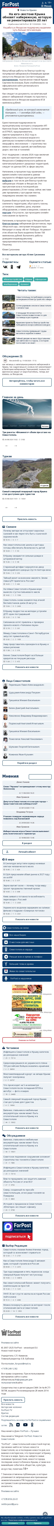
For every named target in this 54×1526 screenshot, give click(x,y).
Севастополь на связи (17, 927)
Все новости (7, 1404)
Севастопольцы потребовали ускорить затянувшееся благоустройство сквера (34, 298)
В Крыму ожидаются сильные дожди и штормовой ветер (23, 557)
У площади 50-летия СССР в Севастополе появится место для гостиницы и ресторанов (31, 315)
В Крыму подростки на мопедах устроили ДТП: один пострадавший (25, 612)
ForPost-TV (6, 1410)
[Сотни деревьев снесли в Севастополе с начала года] (8, 305)
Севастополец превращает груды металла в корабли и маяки (31, 332)
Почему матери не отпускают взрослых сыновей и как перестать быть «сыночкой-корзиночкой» (25, 533)
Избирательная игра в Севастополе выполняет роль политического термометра (26, 832)
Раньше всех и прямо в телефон (25, 956)
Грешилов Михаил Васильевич (24, 700)
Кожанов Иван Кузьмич (21, 754)
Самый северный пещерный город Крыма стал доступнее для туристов (24, 492)
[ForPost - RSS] (11, 1425)
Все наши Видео (17, 935)
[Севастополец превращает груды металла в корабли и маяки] (8, 330)
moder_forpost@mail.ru (19, 1363)
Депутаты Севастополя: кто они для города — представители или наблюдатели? (25, 803)
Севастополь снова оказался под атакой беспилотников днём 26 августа (24, 601)
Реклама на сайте (10, 1342)
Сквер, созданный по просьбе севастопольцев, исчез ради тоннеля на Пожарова (24, 1192)
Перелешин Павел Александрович (26, 684)
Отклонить (13, 1523)
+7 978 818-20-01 (9, 1499)
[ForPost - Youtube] (25, 1425)
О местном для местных (21, 942)
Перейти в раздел (27, 763)
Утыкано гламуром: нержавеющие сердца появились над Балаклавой (23, 817)
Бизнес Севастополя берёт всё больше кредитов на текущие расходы (23, 657)
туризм (45, 485)
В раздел (27, 843)
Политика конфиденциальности (22, 1520)
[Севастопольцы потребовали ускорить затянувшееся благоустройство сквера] (8, 296)
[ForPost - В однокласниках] (32, 1425)
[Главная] (11, 3)
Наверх (46, 1514)
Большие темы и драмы (21, 964)
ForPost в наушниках (21, 978)
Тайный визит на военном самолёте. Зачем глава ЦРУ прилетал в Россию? (25, 579)
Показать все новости (26, 667)
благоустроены (10, 223)
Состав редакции (10, 1416)
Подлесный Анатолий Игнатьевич (26, 723)
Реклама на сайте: (10, 1491)
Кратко (5, 1413)
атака (45, 426)
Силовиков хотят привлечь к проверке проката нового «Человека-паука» (23, 623)
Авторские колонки (11, 1407)
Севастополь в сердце (21, 949)
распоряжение (10, 79)
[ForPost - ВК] (18, 1425)
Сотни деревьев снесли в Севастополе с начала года (33, 306)
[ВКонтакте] (5, 267)
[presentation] (6, 445)
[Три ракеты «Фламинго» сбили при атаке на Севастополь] (27, 400)
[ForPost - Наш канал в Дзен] (36, 1425)
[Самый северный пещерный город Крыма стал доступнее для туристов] (27, 459)
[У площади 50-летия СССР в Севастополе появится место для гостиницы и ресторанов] (8, 313)
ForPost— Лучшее (29, 1431)
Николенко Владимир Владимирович (28, 715)
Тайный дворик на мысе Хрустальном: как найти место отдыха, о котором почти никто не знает (33, 340)
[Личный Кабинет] (43, 2)
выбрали (7, 180)
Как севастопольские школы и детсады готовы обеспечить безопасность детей (24, 546)
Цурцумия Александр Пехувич (24, 692)
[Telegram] (18, 267)
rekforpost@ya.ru (9, 1504)
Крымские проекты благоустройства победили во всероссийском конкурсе (33, 323)
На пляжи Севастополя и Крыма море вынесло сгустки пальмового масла (22, 590)
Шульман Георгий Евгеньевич (24, 746)
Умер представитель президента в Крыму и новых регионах (26, 646)
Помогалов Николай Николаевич (26, 739)
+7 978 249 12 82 (9, 1368)
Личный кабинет (27, 851)
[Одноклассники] (12, 267)
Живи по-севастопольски (22, 971)
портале (6, 212)
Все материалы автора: (23, 254)
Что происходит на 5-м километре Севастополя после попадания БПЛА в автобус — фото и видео (23, 1088)
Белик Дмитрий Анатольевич (24, 708)
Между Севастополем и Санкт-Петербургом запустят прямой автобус (26, 635)
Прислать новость (27, 519)
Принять (37, 1523)
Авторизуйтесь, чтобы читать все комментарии (27, 382)
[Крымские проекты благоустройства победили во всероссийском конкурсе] (8, 322)
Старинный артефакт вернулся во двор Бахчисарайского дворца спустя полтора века (27, 568)
